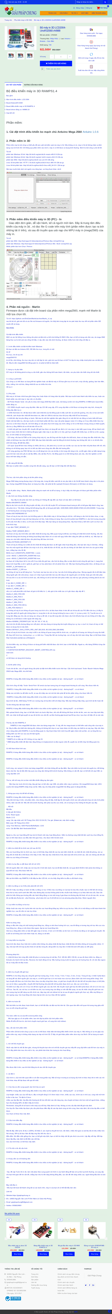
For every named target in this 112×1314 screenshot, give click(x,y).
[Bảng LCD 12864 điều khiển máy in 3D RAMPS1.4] (94, 1230)
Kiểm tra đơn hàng (99, 13)
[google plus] (93, 1285)
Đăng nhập (80, 8)
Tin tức (74, 13)
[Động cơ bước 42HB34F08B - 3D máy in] (69, 1230)
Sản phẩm (63, 13)
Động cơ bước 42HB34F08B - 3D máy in (68, 1246)
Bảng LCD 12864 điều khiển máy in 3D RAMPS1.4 (95, 1246)
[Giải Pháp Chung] (21, 10)
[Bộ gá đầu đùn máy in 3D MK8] (43, 1230)
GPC (76, 1312)
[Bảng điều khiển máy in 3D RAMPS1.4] (17, 1230)
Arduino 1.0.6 (90, 131)
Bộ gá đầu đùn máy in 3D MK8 (43, 1245)
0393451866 (11, 1279)
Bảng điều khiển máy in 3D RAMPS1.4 (17, 1246)
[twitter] (85, 1285)
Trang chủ (52, 13)
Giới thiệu (84, 13)
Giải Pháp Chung (95, 1276)
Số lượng (43, 56)
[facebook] (89, 1285)
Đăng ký (89, 8)
